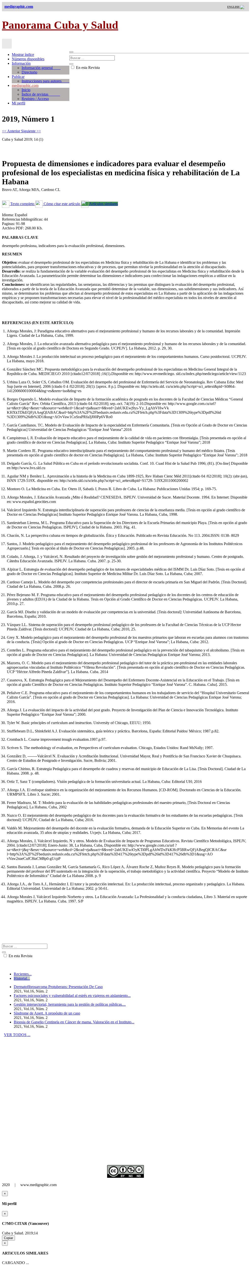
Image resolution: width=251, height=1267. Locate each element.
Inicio (26, 90)
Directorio (29, 72)
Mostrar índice (23, 54)
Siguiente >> (31, 131)
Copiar (8, 1238)
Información (21, 63)
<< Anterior (11, 131)
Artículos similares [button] (103, 204)
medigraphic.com (25, 85)
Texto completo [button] (22, 204)
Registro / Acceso (35, 99)
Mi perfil (18, 103)
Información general (41, 68)
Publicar (18, 77)
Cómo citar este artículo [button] (62, 204)
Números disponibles (28, 59)
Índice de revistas (41, 94)
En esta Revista (87, 67)
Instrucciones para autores (45, 81)
